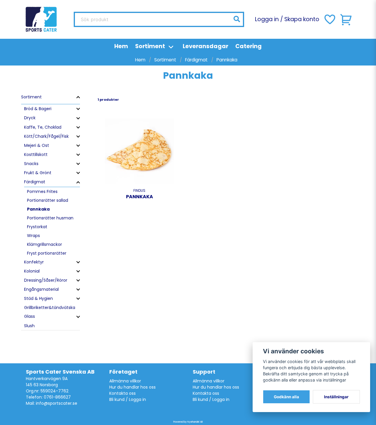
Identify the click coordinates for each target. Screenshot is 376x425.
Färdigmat (196, 60)
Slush (29, 326)
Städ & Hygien (38, 298)
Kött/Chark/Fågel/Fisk (46, 136)
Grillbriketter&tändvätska (49, 307)
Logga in (267, 19)
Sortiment (150, 46)
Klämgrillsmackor (44, 244)
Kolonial (32, 271)
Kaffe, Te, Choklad (42, 127)
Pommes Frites (42, 191)
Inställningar (336, 396)
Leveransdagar (205, 46)
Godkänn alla (286, 396)
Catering (248, 46)
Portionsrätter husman (50, 218)
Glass (29, 316)
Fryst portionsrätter (46, 253)
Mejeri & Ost (36, 145)
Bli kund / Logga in (127, 399)
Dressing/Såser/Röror (45, 280)
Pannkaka (38, 209)
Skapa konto (301, 19)
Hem (121, 46)
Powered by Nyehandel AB (188, 422)
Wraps (33, 235)
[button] (237, 19)
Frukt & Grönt (37, 173)
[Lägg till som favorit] (329, 19)
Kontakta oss (122, 393)
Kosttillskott (36, 154)
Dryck (30, 118)
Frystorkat (37, 227)
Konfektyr (34, 262)
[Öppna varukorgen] (346, 19)
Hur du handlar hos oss (132, 387)
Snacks (31, 164)
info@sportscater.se (56, 403)
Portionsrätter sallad (47, 200)
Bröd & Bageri (37, 109)
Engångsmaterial (41, 289)
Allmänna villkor (125, 381)
